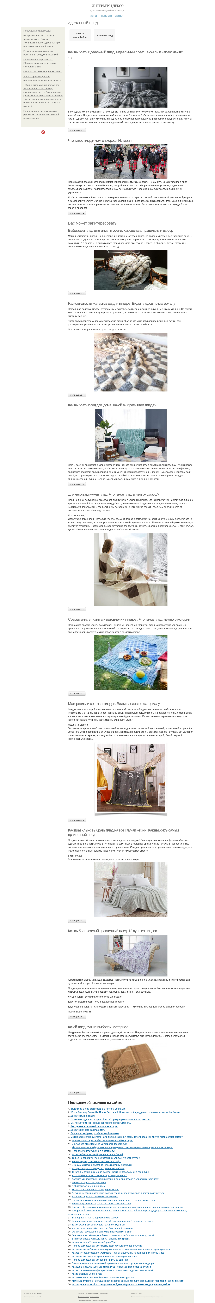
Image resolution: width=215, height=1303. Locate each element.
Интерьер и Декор (107, 5)
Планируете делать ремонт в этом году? (93, 1150)
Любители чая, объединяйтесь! (88, 1186)
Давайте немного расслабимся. (87, 1129)
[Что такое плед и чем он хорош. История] (131, 161)
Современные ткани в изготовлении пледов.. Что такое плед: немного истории (129, 619)
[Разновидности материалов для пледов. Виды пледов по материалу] (131, 362)
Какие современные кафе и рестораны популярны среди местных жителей (113, 1270)
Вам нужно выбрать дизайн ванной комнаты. (94, 1133)
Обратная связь (136, 1293)
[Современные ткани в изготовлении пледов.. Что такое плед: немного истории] (131, 662)
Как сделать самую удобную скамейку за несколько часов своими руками (111, 1266)
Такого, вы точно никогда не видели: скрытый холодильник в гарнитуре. (110, 1172)
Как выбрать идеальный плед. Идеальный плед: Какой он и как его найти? (126, 52)
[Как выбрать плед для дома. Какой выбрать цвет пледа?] (131, 435)
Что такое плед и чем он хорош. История (99, 140)
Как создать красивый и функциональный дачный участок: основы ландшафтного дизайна (121, 1284)
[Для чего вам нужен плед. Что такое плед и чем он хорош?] (131, 569)
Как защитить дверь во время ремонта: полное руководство (104, 1256)
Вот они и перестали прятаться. (89, 1182)
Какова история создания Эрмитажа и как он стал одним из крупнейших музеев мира (118, 1252)
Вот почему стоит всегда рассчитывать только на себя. (101, 1203)
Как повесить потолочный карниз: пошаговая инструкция (103, 1277)
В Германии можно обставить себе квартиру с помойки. (102, 1165)
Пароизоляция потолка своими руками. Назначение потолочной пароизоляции (41, 114)
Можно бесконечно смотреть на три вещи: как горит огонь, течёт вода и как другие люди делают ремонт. (126, 1136)
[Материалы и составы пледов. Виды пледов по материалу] (131, 779)
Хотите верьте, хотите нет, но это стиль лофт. (96, 1161)
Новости (106, 15)
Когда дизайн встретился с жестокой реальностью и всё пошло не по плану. (113, 1221)
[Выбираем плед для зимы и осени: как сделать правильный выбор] (131, 270)
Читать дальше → (77, 130)
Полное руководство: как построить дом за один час (100, 1259)
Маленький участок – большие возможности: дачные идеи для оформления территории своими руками (128, 1280)
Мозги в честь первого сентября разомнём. (95, 1189)
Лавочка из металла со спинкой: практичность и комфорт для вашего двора (113, 1263)
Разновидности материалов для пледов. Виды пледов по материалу (121, 303)
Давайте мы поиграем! (82, 1115)
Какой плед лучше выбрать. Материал (98, 1027)
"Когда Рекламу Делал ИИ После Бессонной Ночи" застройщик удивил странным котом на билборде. (125, 1112)
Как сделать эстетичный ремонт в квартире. (94, 1126)
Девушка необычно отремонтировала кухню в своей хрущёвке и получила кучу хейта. (118, 1193)
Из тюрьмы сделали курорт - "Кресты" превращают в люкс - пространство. (110, 1119)
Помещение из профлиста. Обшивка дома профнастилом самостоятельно (39, 63)
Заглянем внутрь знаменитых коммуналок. (95, 1196)
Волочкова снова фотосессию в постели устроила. (97, 1108)
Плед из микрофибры (80, 35)
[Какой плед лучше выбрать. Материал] (131, 1066)
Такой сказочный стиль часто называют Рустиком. (99, 1224)
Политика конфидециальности (88, 1297)
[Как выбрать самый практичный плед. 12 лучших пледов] (131, 955)
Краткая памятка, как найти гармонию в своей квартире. (102, 1140)
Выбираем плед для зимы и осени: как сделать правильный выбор (120, 230)
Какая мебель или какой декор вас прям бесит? (97, 1154)
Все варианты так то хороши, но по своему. (95, 1217)
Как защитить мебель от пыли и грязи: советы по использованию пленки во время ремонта (121, 1249)
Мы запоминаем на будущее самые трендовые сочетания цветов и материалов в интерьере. (122, 1147)
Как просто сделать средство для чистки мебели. (98, 1168)
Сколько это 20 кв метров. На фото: (42, 71)
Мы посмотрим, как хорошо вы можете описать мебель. (100, 1122)
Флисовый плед (104, 35)
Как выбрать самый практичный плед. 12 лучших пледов (112, 931)
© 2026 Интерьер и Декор (33, 1293)
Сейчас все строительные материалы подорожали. (100, 1143)
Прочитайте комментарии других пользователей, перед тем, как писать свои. (113, 1200)
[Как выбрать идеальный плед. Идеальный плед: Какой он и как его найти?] (131, 87)
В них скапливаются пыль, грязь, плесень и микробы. (101, 1238)
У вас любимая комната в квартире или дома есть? (99, 1175)
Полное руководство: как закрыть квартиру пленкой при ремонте (107, 1245)
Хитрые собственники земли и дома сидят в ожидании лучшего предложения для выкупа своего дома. (128, 1207)
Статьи (119, 15)
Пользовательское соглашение (97, 1293)
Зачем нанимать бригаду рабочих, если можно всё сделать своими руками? (113, 1235)
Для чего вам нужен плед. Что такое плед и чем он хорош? (113, 494)
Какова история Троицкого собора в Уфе (94, 1242)
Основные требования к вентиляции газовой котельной (102, 1231)
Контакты (81, 1293)
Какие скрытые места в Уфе (87, 1273)
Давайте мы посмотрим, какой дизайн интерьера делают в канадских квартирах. (115, 1179)
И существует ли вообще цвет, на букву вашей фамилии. (103, 1228)
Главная (93, 15)
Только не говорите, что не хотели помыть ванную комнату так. (106, 1157)
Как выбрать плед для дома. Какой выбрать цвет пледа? (112, 405)
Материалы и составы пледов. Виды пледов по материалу (114, 703)
